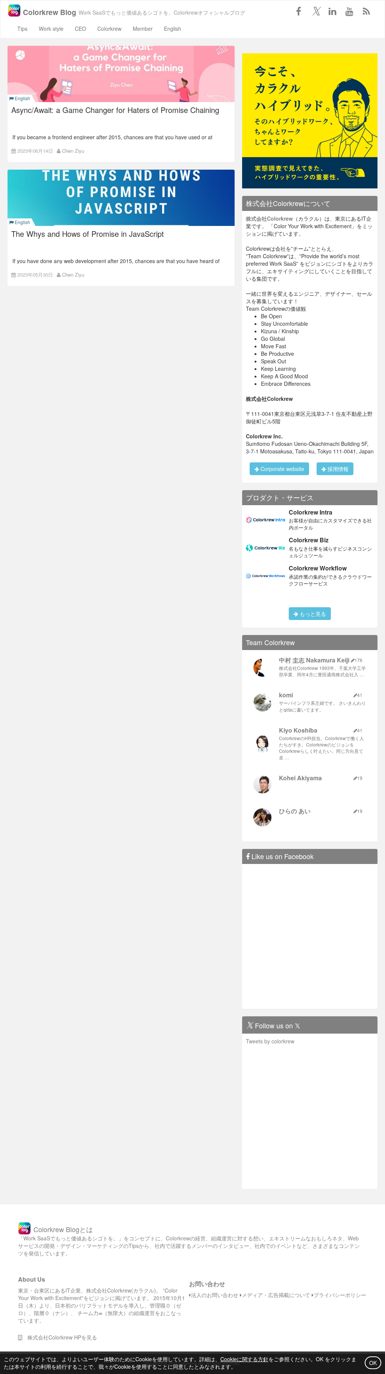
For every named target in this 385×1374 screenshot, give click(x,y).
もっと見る (312, 613)
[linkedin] (332, 11)
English (172, 28)
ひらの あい (295, 811)
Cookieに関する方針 (244, 1359)
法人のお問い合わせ (214, 1295)
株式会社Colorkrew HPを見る (59, 1337)
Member (143, 28)
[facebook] (298, 11)
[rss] (366, 11)
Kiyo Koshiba (298, 730)
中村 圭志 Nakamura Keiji (314, 660)
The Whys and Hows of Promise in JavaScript (87, 233)
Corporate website (281, 469)
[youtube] (349, 11)
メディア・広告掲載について (276, 1295)
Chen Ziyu (73, 150)
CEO (80, 28)
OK (373, 1362)
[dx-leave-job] (309, 120)
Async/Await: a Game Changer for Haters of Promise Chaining (115, 109)
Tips (22, 28)
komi (286, 695)
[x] (315, 11)
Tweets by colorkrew (270, 1041)
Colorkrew (109, 28)
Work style (51, 28)
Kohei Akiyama (300, 778)
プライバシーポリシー (340, 1295)
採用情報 (337, 469)
